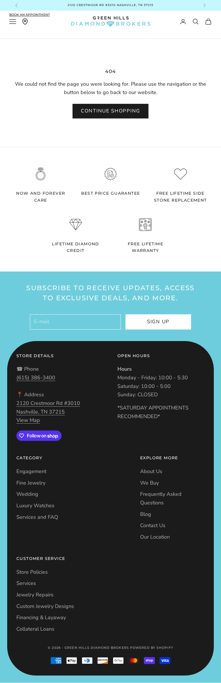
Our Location (155, 536)
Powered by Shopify (151, 648)
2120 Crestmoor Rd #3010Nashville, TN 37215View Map (48, 412)
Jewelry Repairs (35, 594)
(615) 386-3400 (35, 377)
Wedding (27, 494)
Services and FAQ (37, 517)
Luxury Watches (35, 505)
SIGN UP (158, 321)
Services (26, 583)
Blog (145, 514)
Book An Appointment (29, 15)
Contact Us (152, 525)
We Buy (149, 482)
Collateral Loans (35, 628)
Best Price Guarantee (110, 193)
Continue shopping (110, 111)
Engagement (31, 471)
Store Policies (32, 572)
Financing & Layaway (41, 617)
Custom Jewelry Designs (45, 606)
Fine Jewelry (30, 482)
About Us (151, 471)
